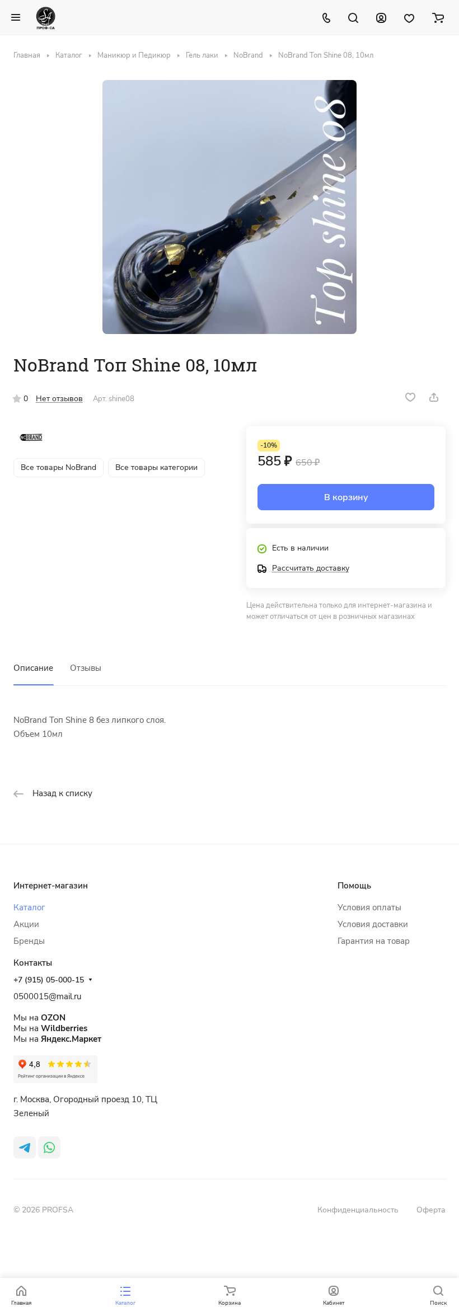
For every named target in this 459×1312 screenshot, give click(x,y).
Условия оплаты (369, 907)
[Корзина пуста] (438, 17)
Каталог (29, 907)
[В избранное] (410, 397)
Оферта (431, 1210)
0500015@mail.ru (47, 996)
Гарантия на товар (374, 941)
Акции (26, 924)
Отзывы (85, 668)
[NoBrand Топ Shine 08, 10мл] (229, 207)
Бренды (29, 941)
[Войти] (381, 17)
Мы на (39, 1017)
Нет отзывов (59, 398)
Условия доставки (373, 924)
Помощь (354, 885)
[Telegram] (24, 1147)
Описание (33, 668)
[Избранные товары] (409, 17)
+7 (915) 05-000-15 (48, 980)
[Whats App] (49, 1147)
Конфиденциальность (358, 1210)
